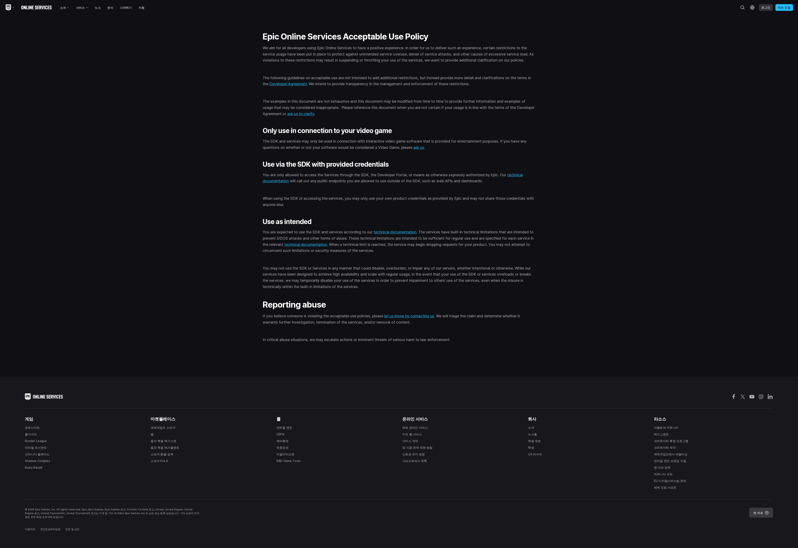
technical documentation (395, 232)
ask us (418, 147)
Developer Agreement (288, 84)
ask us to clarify (300, 114)
